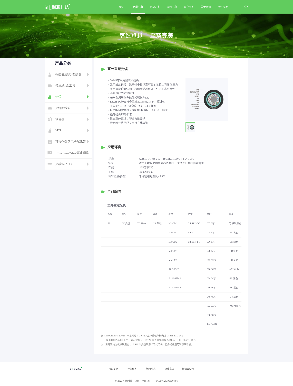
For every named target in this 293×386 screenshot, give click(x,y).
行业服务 (132, 368)
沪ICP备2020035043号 (166, 381)
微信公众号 (188, 368)
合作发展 (223, 6)
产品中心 (138, 6)
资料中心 (172, 6)
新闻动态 (150, 368)
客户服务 (189, 6)
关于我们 (206, 6)
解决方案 (155, 6)
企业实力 (169, 368)
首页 (121, 6)
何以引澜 (113, 368)
